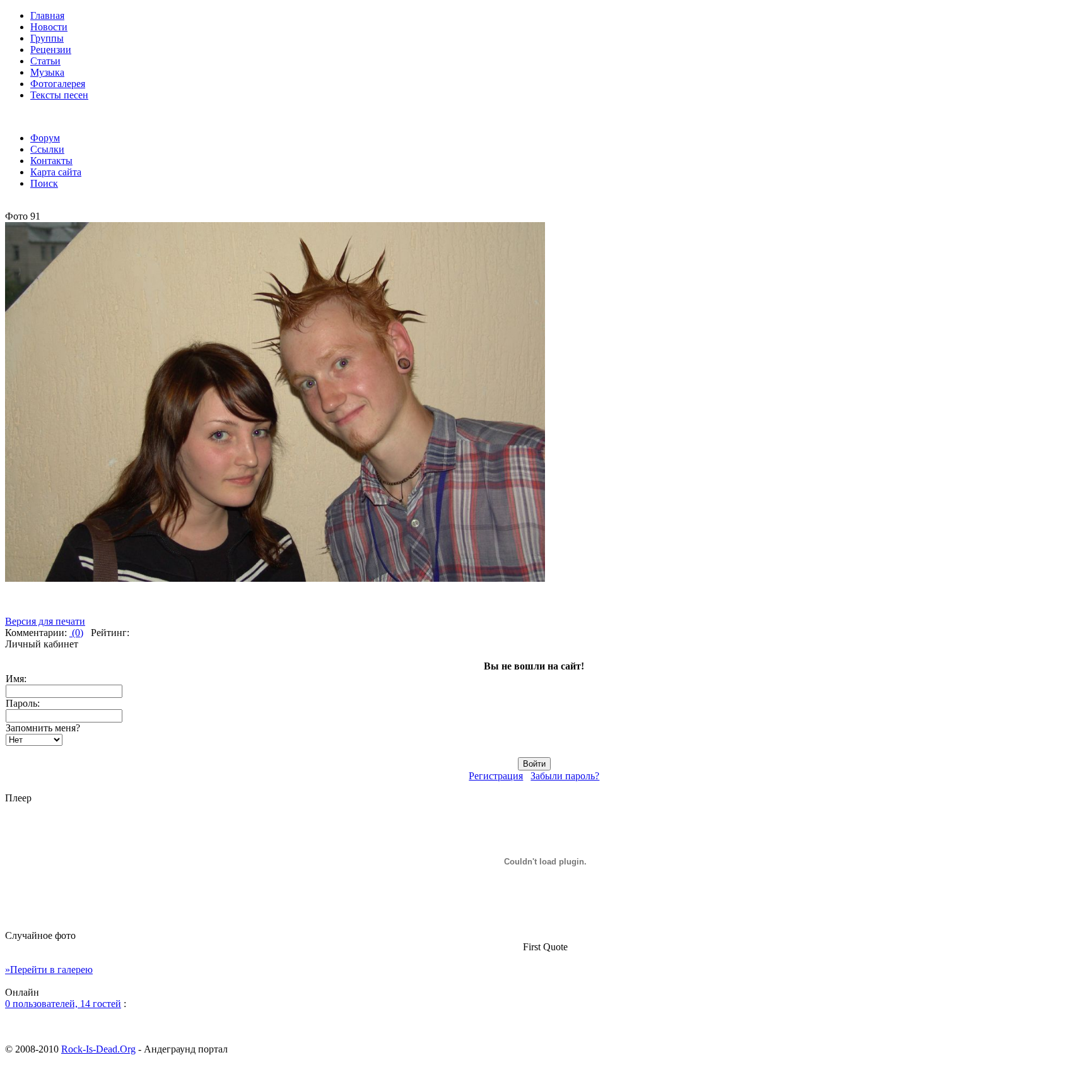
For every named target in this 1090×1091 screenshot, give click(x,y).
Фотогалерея (57, 83)
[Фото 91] (275, 578)
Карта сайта (55, 172)
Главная (47, 15)
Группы (47, 38)
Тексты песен (59, 95)
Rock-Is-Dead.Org (98, 1049)
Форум (45, 138)
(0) (76, 632)
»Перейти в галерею (49, 969)
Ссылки (47, 149)
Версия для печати (45, 621)
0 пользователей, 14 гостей (63, 1003)
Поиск (44, 183)
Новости (48, 26)
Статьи (45, 61)
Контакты (51, 160)
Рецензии (50, 49)
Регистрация (496, 775)
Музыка (47, 72)
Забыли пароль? (564, 775)
